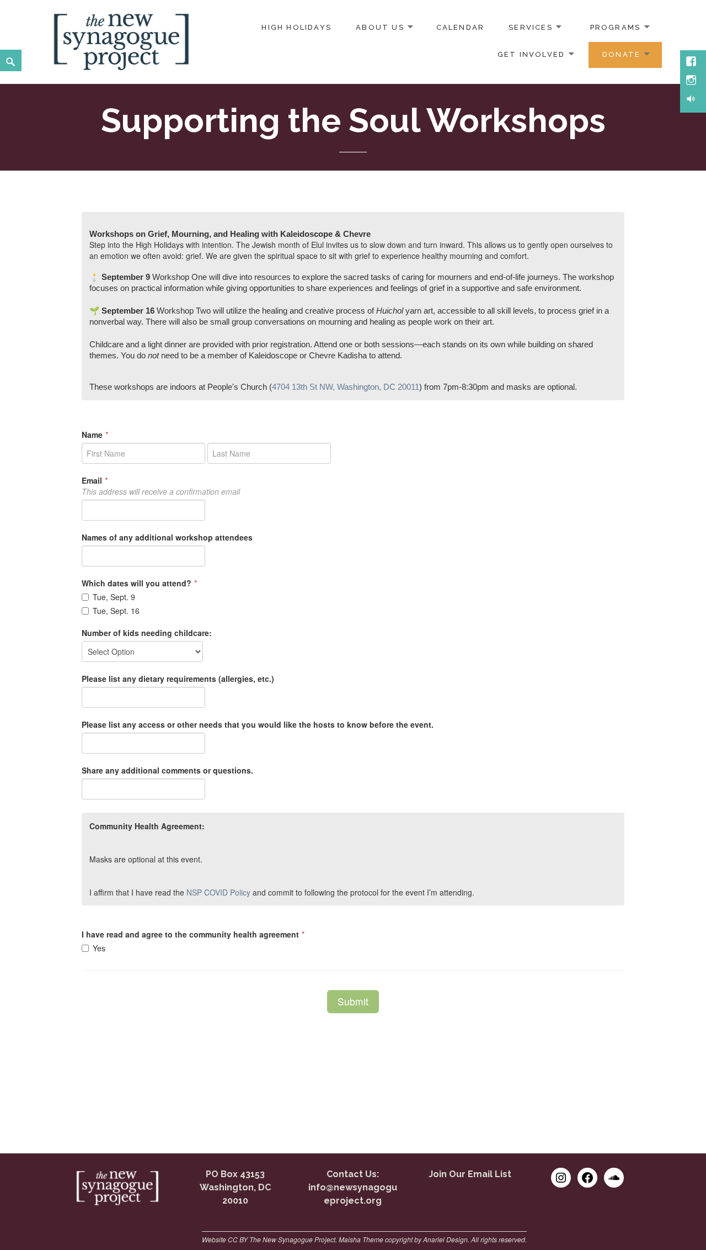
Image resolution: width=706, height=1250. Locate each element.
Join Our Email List (470, 1174)
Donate (621, 54)
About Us (380, 27)
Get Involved (531, 54)
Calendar (460, 27)
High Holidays (296, 27)
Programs (615, 27)
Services (531, 27)
